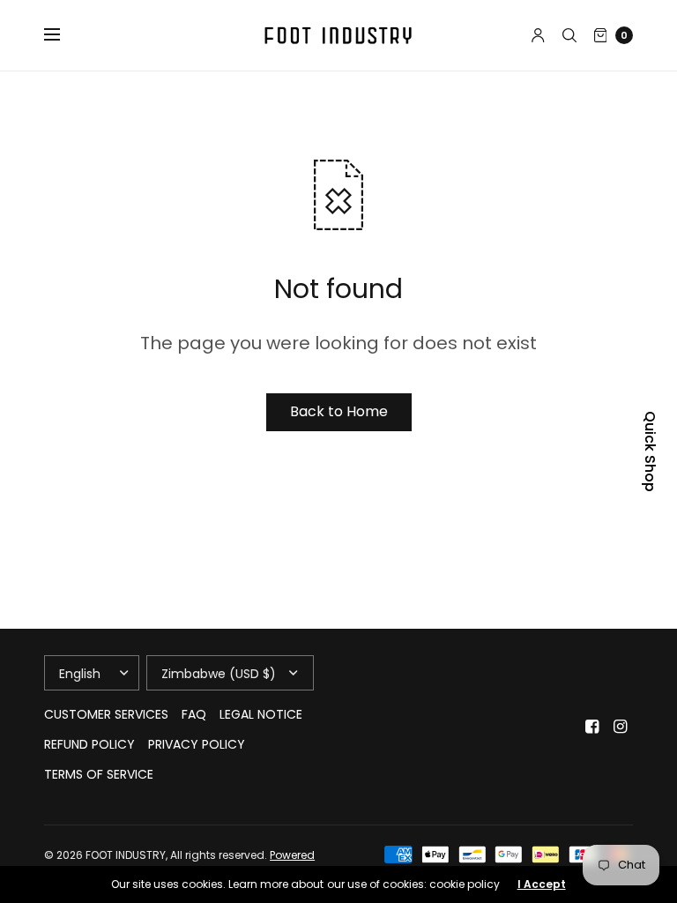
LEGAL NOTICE (260, 714)
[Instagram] (621, 727)
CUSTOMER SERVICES (106, 714)
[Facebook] (592, 727)
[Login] (538, 35)
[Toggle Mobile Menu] (63, 35)
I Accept (541, 884)
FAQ (194, 714)
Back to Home (339, 411)
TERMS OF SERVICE (98, 774)
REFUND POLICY (89, 744)
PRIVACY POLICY (196, 744)
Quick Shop (650, 451)
